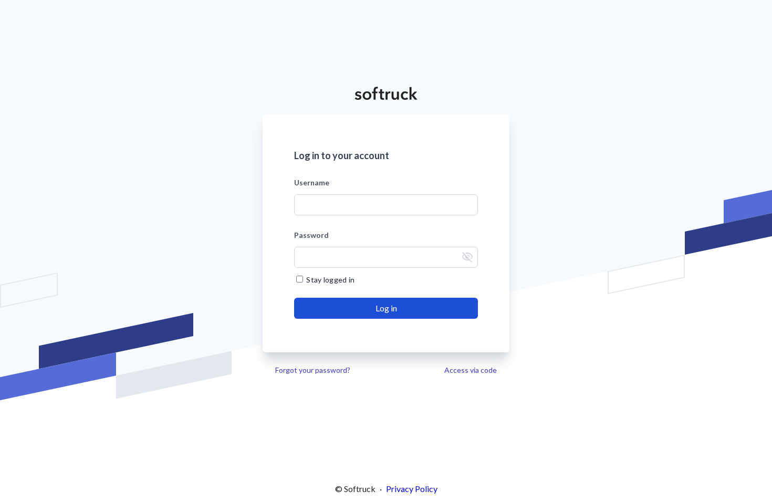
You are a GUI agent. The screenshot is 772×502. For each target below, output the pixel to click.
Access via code (470, 369)
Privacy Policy (411, 489)
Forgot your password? (312, 369)
